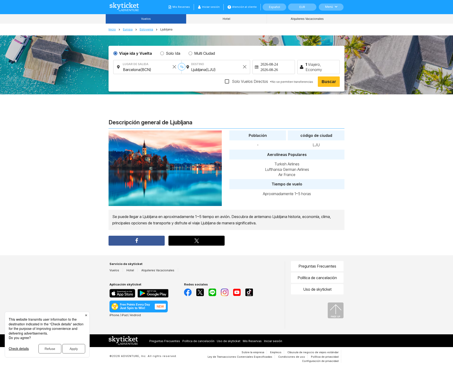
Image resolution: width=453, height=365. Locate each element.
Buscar (329, 81)
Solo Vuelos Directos (272, 81)
